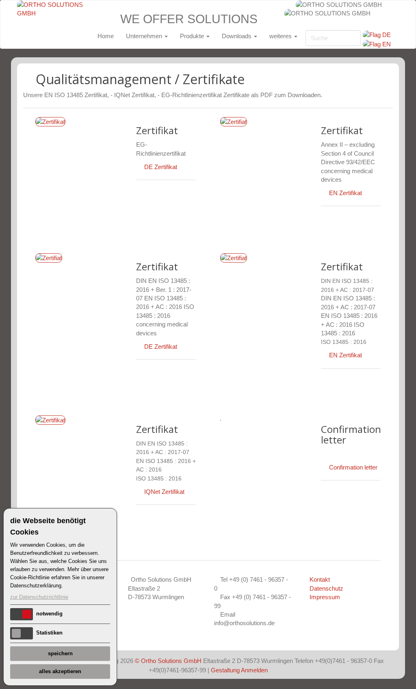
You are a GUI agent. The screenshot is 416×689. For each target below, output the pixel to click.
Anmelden (254, 670)
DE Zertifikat (160, 166)
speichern (60, 653)
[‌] (140, 166)
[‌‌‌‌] (140, 346)
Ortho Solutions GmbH (171, 660)
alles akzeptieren (60, 671)
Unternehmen (145, 36)
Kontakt (320, 579)
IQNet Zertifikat (164, 491)
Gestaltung (225, 670)
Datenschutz (326, 588)
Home (106, 36)
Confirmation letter (353, 467)
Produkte (193, 36)
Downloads (237, 36)
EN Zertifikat (345, 192)
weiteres (281, 36)
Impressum (325, 596)
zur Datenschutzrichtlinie (39, 597)
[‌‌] (325, 192)
